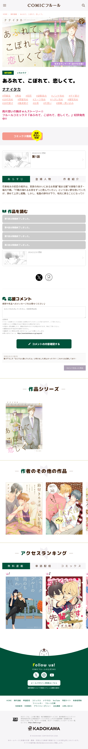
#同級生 (6, 95)
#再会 (18, 95)
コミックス (36, 700)
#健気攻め (73, 99)
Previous (10, 508)
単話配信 (26, 700)
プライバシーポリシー (42, 706)
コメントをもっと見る (74, 368)
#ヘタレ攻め (56, 99)
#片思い (47, 103)
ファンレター (38, 703)
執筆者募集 (77, 700)
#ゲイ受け (74, 95)
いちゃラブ (21, 72)
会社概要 (56, 706)
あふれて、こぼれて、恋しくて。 (32, 14)
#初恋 (29, 95)
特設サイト (66, 700)
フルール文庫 (50, 703)
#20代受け (7, 103)
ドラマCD (47, 700)
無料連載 (14, 14)
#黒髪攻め (23, 99)
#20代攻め (7, 99)
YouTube (56, 700)
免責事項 (18, 706)
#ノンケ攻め (57, 95)
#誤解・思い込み (65, 103)
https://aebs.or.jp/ (34, 723)
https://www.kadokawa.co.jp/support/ (29, 333)
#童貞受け (23, 103)
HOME (5, 14)
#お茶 (36, 103)
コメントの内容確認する (44, 344)
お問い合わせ (67, 706)
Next (78, 508)
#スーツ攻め (39, 99)
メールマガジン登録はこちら (44, 682)
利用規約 (28, 706)
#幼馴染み (41, 95)
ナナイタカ (11, 89)
